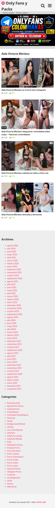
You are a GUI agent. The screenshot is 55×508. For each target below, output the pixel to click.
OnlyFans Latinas (14, 436)
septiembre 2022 (14, 374)
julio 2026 (11, 248)
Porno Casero (13, 454)
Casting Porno (13, 409)
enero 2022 (12, 383)
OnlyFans (11, 433)
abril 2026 (11, 257)
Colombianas (13, 412)
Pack (9, 442)
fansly (10, 421)
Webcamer (12, 487)
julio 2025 (11, 284)
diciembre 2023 (14, 341)
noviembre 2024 (14, 308)
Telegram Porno (14, 472)
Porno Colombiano (15, 457)
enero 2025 (12, 302)
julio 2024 (11, 320)
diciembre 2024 (14, 305)
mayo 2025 (12, 290)
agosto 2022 (12, 377)
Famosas (11, 418)
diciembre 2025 (14, 269)
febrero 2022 (13, 380)
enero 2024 (12, 338)
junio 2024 (11, 323)
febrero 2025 (13, 299)
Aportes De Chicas (15, 406)
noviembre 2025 (14, 272)
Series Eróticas (13, 469)
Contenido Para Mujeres (17, 415)
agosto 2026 (12, 245)
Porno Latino (12, 466)
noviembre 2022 (14, 368)
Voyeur (10, 484)
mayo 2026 (12, 254)
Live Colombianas (15, 430)
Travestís (11, 475)
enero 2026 (12, 266)
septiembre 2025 (14, 278)
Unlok (9, 481)
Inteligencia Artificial (16, 424)
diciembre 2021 (14, 386)
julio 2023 (11, 356)
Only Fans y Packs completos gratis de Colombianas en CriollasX (16, 5)
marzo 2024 (12, 332)
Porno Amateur (14, 451)
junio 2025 (11, 287)
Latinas (10, 427)
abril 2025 (11, 293)
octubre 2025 (13, 275)
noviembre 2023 (14, 344)
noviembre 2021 (14, 389)
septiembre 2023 (14, 350)
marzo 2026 (12, 260)
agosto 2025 (12, 281)
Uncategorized (13, 478)
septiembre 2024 (14, 314)
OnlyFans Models (14, 439)
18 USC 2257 (41, 502)
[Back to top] (50, 502)
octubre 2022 (13, 371)
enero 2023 (12, 362)
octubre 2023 (13, 347)
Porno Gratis (12, 463)
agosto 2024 (12, 317)
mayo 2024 (12, 326)
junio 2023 (11, 359)
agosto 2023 (12, 353)
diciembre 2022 (14, 365)
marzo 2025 (12, 296)
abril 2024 (11, 329)
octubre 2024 (13, 311)
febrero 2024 (13, 335)
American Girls (13, 403)
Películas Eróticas (15, 445)
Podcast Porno (13, 448)
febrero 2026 (13, 263)
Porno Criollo (12, 460)
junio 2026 (11, 251)
